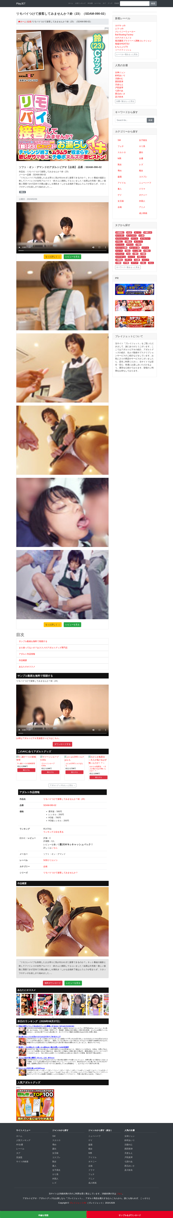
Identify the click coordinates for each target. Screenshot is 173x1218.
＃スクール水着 (121, 248)
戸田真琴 (119, 88)
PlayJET (20, 3)
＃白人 (151, 263)
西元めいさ (120, 94)
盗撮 (120, 177)
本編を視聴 (43, 1215)
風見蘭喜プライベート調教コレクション (133, 41)
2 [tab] (45, 1017)
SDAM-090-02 (49, 805)
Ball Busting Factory (124, 35)
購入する (26, 770)
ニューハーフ (145, 183)
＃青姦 (138, 245)
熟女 (120, 164)
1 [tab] (41, 1017)
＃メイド (131, 257)
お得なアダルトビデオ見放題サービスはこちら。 (38, 738)
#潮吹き (22, 192)
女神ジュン (120, 72)
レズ (141, 164)
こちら (54, 848)
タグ (104, 3)
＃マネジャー (145, 238)
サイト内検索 (22, 1161)
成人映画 (143, 213)
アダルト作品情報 (27, 654)
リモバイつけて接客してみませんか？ (60, 873)
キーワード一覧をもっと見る (127, 267)
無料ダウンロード (53, 983)
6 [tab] (60, 1017)
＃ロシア (145, 260)
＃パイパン (138, 242)
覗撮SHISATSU (122, 44)
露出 (141, 152)
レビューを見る (72, 257)
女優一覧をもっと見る (125, 101)
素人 (120, 189)
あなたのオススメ (27, 667)
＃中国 (126, 263)
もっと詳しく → (52, 257)
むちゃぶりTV (121, 47)
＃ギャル (130, 245)
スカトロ (122, 152)
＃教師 (143, 254)
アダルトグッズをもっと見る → (62, 785)
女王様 (121, 201)
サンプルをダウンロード (130, 1215)
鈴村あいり (120, 75)
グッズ (110, 3)
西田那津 (119, 81)
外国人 (142, 201)
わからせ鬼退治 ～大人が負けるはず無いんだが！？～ (98, 769)
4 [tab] (53, 1017)
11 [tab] (79, 1017)
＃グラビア (120, 254)
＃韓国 (118, 263)
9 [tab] (72, 1017)
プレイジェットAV (78, 1203)
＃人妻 (141, 235)
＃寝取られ (148, 232)
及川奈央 (119, 97)
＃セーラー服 (134, 248)
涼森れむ (119, 78)
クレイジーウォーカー (125, 32)
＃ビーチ (119, 251)
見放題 (116, 3)
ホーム (70, 3)
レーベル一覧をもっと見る (127, 54)
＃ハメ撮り (137, 251)
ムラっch (119, 28)
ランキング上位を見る (53, 832)
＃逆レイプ (141, 257)
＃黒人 (143, 263)
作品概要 (23, 660)
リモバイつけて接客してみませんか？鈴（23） (64, 799)
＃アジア (135, 263)
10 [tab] (75, 1017)
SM (119, 140)
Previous (14, 1004)
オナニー (143, 195)
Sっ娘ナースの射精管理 (26, 763)
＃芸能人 (147, 251)
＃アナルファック (122, 238)
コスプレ (143, 177)
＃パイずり (120, 235)
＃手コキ (128, 260)
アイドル (122, 183)
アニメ (142, 207)
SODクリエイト (50, 860)
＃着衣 (135, 254)
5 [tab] (56, 1017)
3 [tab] (49, 1017)
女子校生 (143, 140)
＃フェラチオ (131, 235)
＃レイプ (138, 232)
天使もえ (119, 84)
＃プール (145, 248)
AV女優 (90, 3)
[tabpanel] (29, 1004)
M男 (119, 158)
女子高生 (56, 1170)
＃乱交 (129, 232)
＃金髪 (137, 260)
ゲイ (120, 195)
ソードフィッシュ (123, 50)
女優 (141, 158)
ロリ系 (142, 146)
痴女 (141, 171)
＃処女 (127, 251)
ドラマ (142, 189)
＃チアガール (120, 257)
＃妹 (128, 254)
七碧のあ (119, 91)
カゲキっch (120, 25)
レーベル (98, 3)
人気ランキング (80, 3)
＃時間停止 (120, 232)
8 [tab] (68, 1017)
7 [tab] (64, 1017)
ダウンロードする (62, 744)
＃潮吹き (128, 242)
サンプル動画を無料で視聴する (33, 641)
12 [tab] (83, 1017)
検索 (153, 3)
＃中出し (119, 242)
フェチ (121, 146)
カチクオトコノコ (123, 38)
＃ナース (134, 238)
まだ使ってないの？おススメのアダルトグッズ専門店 (43, 648)
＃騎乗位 (119, 260)
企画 (45, 866)
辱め (120, 171)
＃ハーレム (120, 245)
